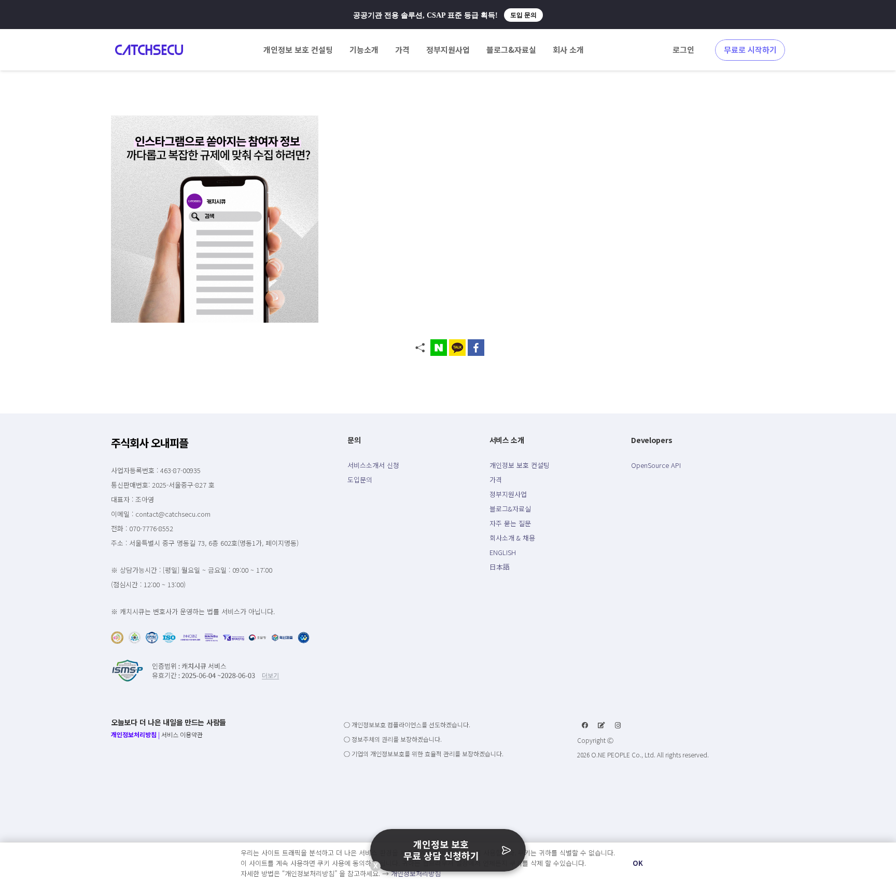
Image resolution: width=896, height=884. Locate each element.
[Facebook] (585, 725)
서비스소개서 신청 (373, 465)
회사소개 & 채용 (512, 538)
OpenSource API (656, 465)
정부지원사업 (508, 494)
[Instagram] (618, 725)
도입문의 (359, 480)
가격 (495, 480)
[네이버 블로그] (601, 725)
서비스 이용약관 (182, 734)
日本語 (499, 567)
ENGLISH (502, 552)
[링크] (149, 50)
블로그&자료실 (510, 509)
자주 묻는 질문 (510, 523)
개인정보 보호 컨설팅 (519, 465)
